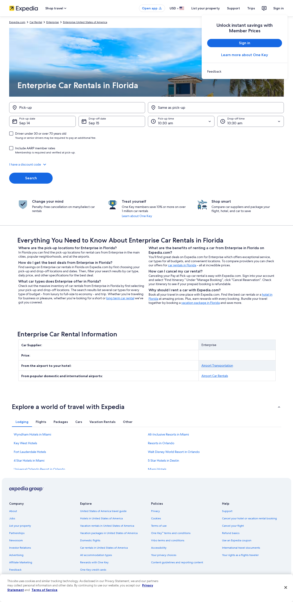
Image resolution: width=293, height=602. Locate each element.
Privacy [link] (155, 511)
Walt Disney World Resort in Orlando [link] (174, 452)
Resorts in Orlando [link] (161, 443)
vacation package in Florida (200, 303)
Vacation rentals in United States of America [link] (107, 526)
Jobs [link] (12, 518)
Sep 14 (24, 123)
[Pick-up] (77, 107)
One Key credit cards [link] (93, 570)
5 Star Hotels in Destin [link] (163, 460)
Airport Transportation (217, 365)
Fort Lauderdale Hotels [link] (30, 452)
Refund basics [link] (230, 533)
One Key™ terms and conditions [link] (170, 533)
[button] (146, 164)
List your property (205, 8)
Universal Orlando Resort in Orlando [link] (39, 469)
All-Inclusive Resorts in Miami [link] (168, 434)
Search (31, 178)
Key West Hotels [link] (25, 443)
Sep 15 (94, 123)
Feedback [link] (15, 570)
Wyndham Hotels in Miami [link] (32, 434)
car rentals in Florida (182, 265)
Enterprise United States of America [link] (85, 22)
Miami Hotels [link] (157, 469)
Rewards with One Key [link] (94, 562)
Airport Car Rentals (214, 376)
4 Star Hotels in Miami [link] (29, 460)
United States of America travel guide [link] (103, 511)
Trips (251, 8)
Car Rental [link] (36, 22)
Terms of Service (44, 590)
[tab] (22, 422)
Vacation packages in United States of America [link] (109, 533)
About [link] (13, 511)
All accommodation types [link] (96, 555)
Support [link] (227, 511)
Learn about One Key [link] (137, 216)
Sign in (278, 8)
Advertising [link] (16, 555)
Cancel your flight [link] (233, 526)
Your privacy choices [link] (163, 555)
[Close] (286, 588)
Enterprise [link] (52, 22)
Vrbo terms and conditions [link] (167, 540)
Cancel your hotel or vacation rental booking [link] (249, 518)
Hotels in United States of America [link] (101, 518)
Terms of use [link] (159, 526)
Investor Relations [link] (20, 548)
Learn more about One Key (244, 55)
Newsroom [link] (16, 540)
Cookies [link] (156, 518)
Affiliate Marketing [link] (20, 562)
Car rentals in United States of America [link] (104, 548)
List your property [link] (20, 526)
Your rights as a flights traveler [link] (240, 555)
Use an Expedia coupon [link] (236, 540)
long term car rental (120, 298)
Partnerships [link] (16, 533)
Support (233, 8)
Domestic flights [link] (90, 540)
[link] (245, 71)
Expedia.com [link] (17, 22)
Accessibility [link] (158, 548)
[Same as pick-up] (216, 107)
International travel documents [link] (241, 548)
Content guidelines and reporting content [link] (177, 562)
